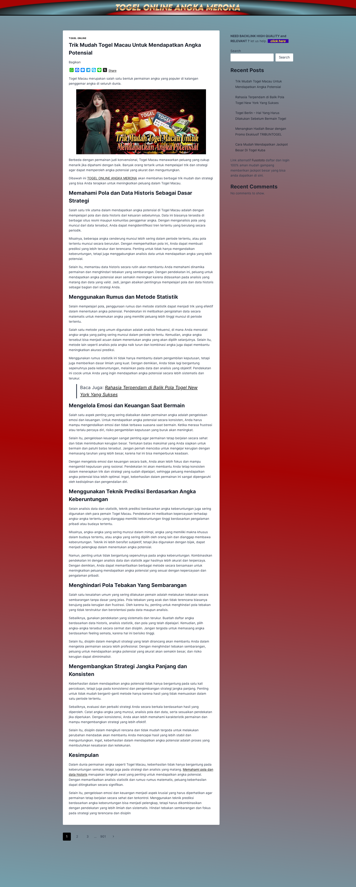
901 (103, 836)
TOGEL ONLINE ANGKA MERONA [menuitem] (112, 178)
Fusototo (258, 160)
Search (235, 51)
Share (112, 70)
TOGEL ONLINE (77, 38)
